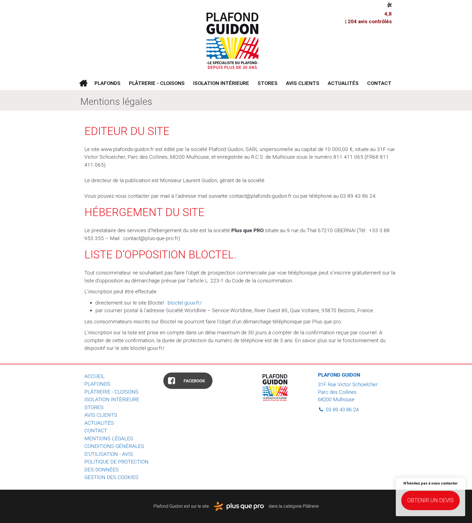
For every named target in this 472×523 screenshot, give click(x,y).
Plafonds (107, 83)
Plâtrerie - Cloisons (157, 83)
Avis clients (302, 83)
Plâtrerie (311, 506)
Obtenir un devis (430, 500)
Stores (268, 83)
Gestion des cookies (111, 477)
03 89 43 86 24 (341, 410)
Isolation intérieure (221, 83)
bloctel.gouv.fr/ (184, 303)
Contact (379, 83)
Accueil (83, 83)
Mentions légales (108, 438)
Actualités (343, 83)
